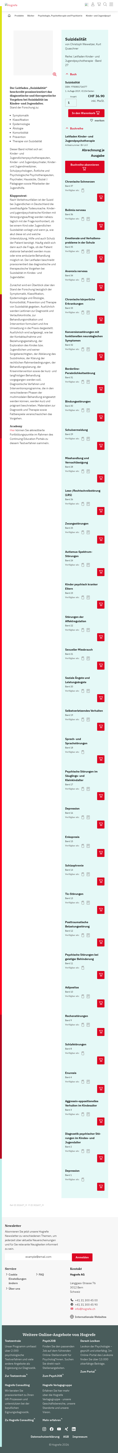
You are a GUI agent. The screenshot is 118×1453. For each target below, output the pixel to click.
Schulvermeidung (76, 430)
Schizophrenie (74, 865)
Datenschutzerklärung (45, 1436)
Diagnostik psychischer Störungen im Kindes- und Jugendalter (83, 1138)
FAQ (41, 1274)
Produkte (19, 15)
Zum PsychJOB (52, 1376)
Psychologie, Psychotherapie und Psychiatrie (60, 15)
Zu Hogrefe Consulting (19, 1420)
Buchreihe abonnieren (85, 164)
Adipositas (72, 987)
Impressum (80, 1436)
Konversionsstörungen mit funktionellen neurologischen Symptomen (84, 336)
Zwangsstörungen (76, 523)
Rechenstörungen (76, 1016)
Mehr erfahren (52, 1420)
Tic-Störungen (74, 894)
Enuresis (70, 1073)
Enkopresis (72, 837)
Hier (12, 430)
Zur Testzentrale (15, 1376)
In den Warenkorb (84, 113)
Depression (72, 808)
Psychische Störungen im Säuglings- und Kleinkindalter (81, 776)
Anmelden (82, 1257)
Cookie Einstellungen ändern (17, 1279)
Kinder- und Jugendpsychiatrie (101, 15)
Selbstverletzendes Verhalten (84, 710)
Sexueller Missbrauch (79, 649)
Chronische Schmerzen (80, 181)
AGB (66, 1436)
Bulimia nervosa (75, 210)
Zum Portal (87, 1371)
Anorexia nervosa (76, 271)
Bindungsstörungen (78, 401)
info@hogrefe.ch (85, 1309)
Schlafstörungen (75, 1044)
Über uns (14, 1288)
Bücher (30, 15)
